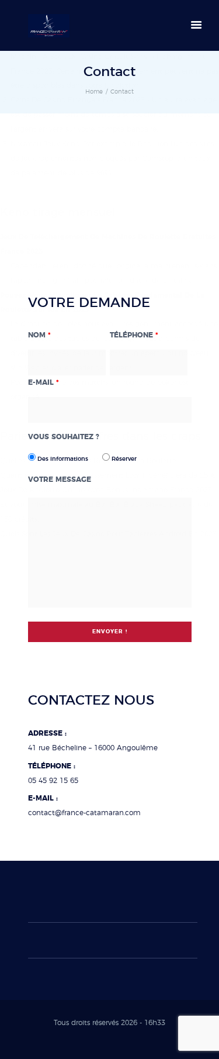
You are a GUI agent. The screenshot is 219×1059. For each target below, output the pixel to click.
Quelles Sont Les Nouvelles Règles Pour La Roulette (88, 460)
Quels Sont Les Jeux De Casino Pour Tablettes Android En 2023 (108, 533)
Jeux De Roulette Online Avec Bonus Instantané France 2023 (106, 490)
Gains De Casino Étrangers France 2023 (78, 100)
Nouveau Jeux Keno (45, 143)
